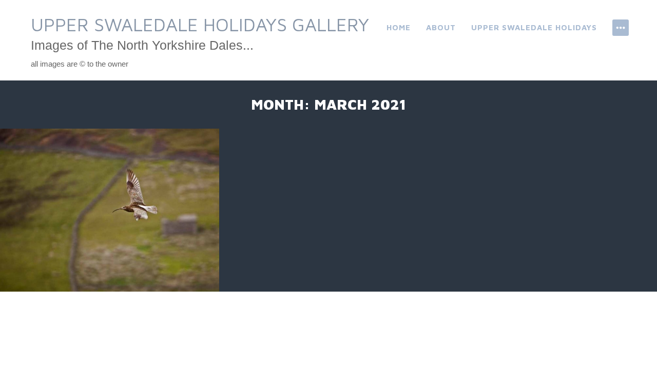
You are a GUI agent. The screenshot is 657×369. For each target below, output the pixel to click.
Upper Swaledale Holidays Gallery (200, 24)
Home (399, 27)
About (441, 27)
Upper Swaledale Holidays (534, 27)
